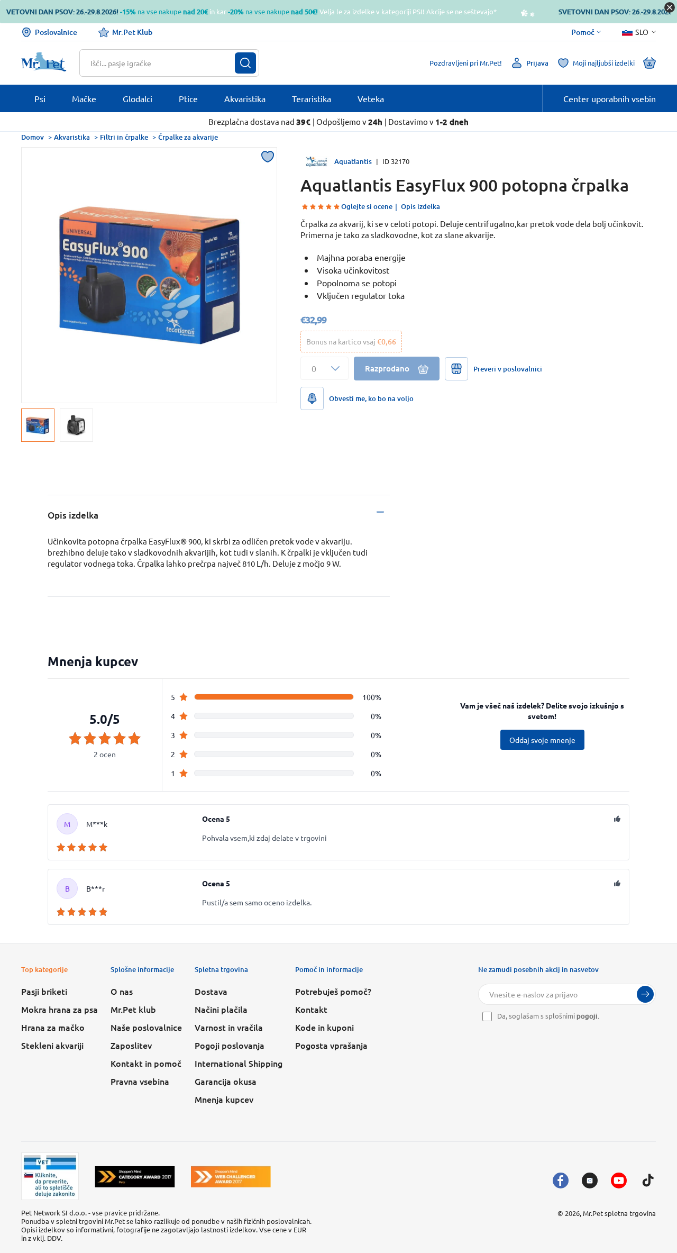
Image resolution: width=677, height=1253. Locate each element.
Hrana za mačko (53, 1027)
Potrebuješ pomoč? (333, 991)
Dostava (211, 991)
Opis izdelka (420, 206)
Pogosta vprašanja (331, 1045)
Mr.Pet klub (133, 1009)
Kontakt (311, 1009)
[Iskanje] (245, 63)
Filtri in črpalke (124, 137)
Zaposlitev (131, 1045)
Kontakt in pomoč (146, 1063)
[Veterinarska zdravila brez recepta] (50, 1176)
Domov (32, 137)
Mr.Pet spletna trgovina (619, 1213)
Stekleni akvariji (52, 1045)
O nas (122, 991)
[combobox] (162, 63)
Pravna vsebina (140, 1081)
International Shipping (238, 1063)
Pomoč (582, 32)
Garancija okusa (226, 1081)
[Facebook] (561, 1180)
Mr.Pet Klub (132, 32)
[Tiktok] (648, 1180)
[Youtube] (619, 1180)
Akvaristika (72, 137)
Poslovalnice (56, 32)
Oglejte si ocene (366, 206)
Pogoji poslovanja (229, 1045)
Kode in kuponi (324, 1027)
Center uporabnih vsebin (609, 98)
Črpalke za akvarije (188, 137)
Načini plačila (221, 1009)
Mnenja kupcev (224, 1099)
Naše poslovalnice (146, 1027)
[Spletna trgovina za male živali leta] (135, 1176)
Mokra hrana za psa (59, 1009)
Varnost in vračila (229, 1027)
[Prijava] (645, 994)
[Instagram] (590, 1180)
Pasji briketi (44, 991)
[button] (324, 368)
